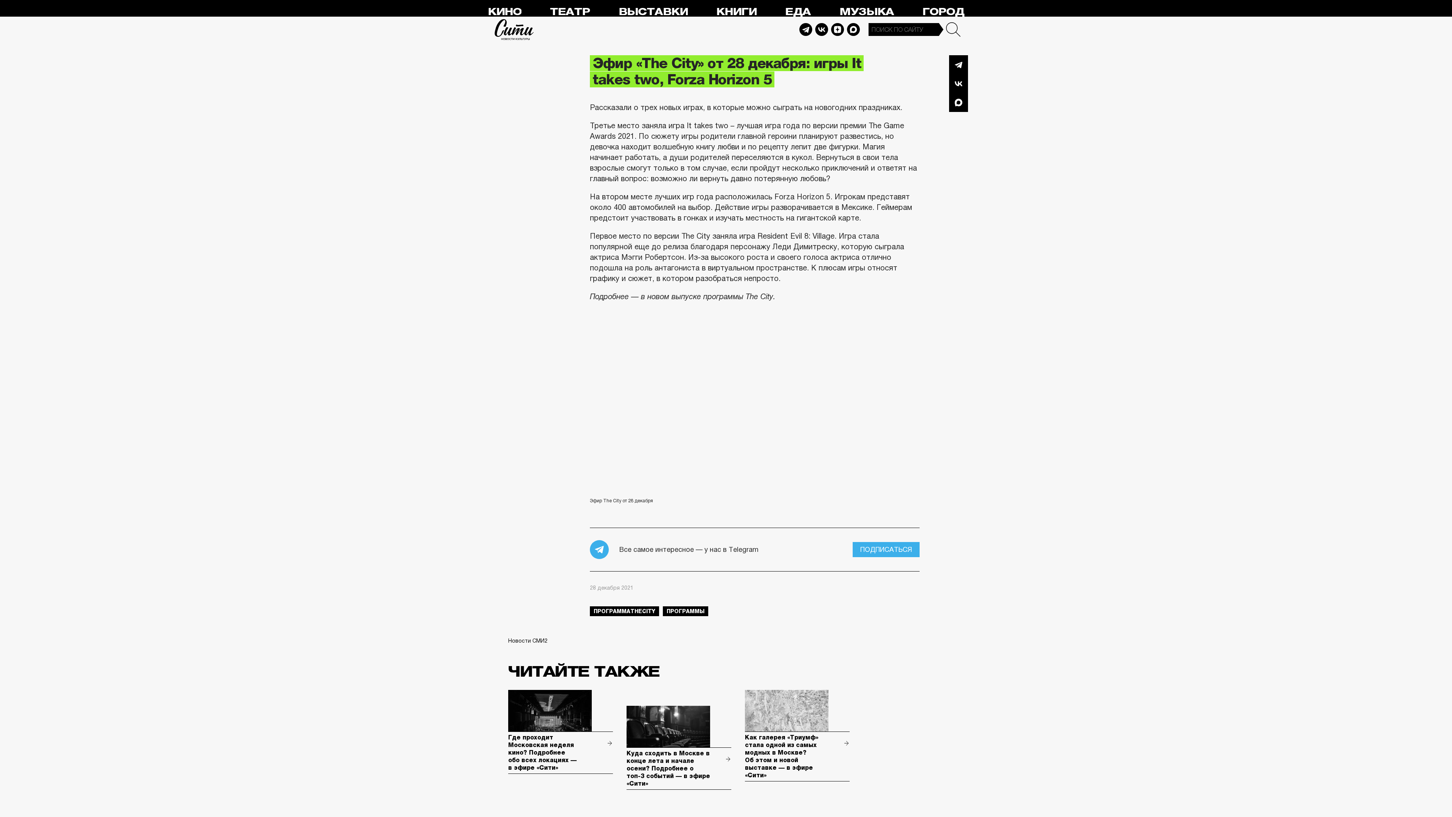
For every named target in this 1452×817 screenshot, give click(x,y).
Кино (504, 11)
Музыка (866, 11)
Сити (514, 29)
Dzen (837, 29)
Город (943, 11)
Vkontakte (821, 29)
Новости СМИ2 (528, 641)
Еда (798, 11)
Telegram (805, 29)
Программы (685, 611)
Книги (736, 11)
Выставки (653, 11)
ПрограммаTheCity (624, 611)
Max (853, 29)
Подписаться (886, 549)
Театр (570, 11)
